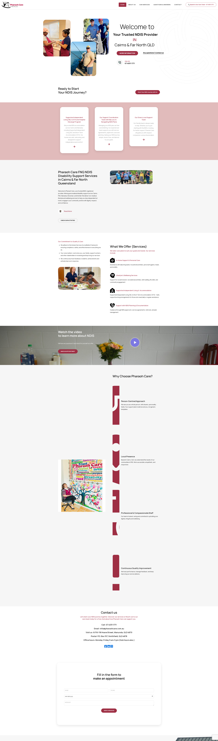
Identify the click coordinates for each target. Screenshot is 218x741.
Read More (68, 211)
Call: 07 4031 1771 (109, 624)
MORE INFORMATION (127, 53)
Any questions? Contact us (153, 53)
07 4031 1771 (130, 63)
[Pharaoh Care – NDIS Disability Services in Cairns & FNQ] (12, 4)
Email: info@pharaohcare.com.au (109, 628)
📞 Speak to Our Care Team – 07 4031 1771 (201, 4)
